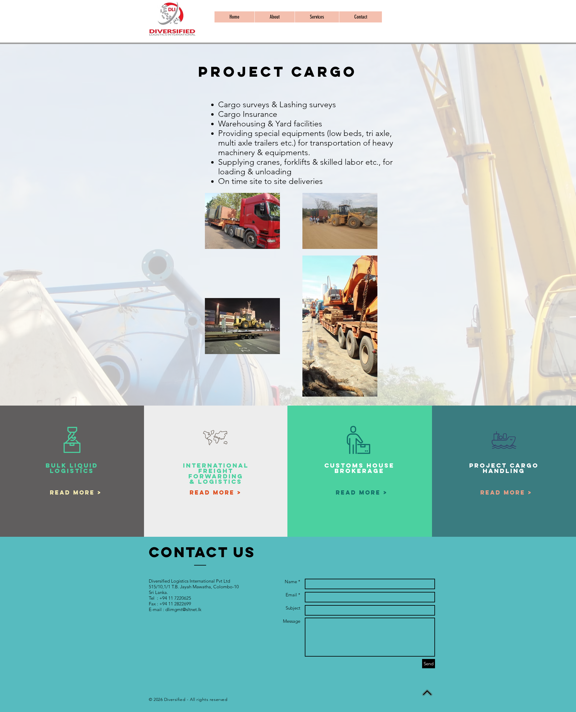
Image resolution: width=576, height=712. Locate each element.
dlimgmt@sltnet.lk (183, 609)
